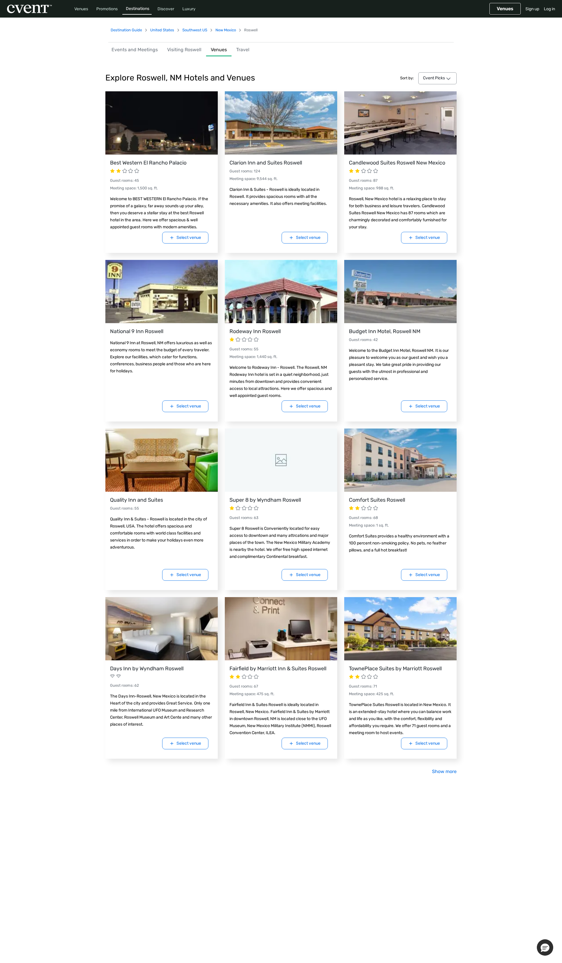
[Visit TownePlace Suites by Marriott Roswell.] (400, 628)
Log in (549, 8)
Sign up (532, 8)
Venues (81, 8)
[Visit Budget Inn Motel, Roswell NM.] (400, 291)
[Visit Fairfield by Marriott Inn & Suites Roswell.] (281, 628)
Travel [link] (242, 49)
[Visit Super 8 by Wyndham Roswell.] (281, 460)
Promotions (107, 8)
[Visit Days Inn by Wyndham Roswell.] (161, 628)
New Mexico (225, 30)
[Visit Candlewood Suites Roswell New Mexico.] (400, 123)
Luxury (189, 8)
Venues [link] (219, 49)
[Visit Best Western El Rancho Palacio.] (161, 123)
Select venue (189, 237)
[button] (545, 947)
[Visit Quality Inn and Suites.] (161, 460)
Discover (165, 8)
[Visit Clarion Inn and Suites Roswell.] (281, 123)
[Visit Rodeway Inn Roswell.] (281, 291)
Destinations (137, 8)
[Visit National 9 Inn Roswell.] (161, 291)
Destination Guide (126, 30)
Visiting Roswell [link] (184, 49)
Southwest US (194, 30)
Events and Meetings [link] (135, 49)
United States (162, 30)
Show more (444, 771)
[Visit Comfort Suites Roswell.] (400, 460)
